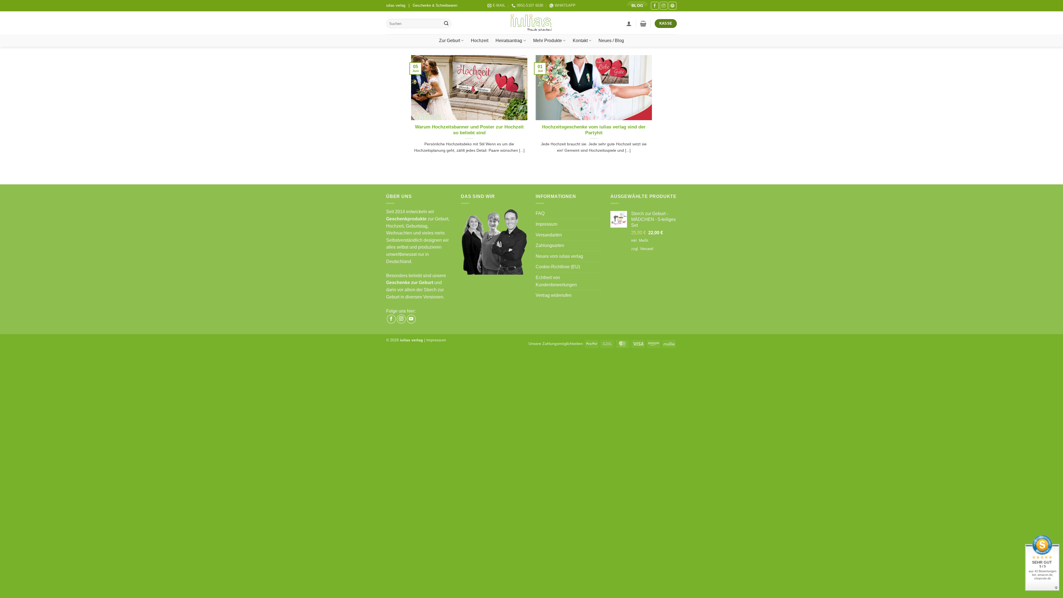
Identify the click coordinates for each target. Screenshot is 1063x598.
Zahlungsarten (550, 245)
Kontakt (580, 40)
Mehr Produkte (547, 40)
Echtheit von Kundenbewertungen (556, 281)
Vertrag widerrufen (554, 295)
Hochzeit (479, 40)
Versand (646, 249)
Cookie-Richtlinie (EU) (558, 266)
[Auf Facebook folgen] (655, 6)
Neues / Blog (611, 40)
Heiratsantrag (509, 40)
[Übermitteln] (446, 23)
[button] (629, 23)
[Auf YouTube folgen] (411, 319)
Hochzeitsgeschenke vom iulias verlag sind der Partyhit (594, 130)
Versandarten (549, 235)
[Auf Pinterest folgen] (673, 6)
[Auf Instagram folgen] (664, 6)
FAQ (540, 213)
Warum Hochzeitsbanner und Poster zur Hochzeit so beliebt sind (469, 130)
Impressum (546, 224)
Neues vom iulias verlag (559, 256)
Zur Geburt (449, 40)
